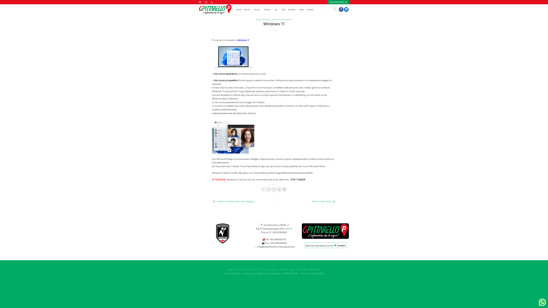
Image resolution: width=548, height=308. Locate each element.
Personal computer (271, 20)
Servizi (247, 9)
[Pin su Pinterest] (279, 189)
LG (276, 9)
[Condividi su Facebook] (263, 189)
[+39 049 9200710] (212, 2)
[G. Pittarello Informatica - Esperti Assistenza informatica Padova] (215, 9)
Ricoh (257, 9)
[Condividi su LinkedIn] (284, 189)
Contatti (310, 9)
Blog (302, 9)
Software (287, 20)
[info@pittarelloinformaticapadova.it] (200, 2)
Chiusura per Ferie (322, 201)
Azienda (291, 9)
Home (238, 9)
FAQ (283, 9)
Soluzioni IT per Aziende (309, 269)
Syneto (267, 9)
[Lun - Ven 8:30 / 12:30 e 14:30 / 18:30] (206, 2)
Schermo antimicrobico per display (235, 201)
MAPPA (288, 228)
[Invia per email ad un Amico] (274, 189)
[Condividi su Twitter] (269, 189)
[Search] (335, 9)
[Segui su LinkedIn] (346, 9)
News (258, 20)
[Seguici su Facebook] (341, 9)
